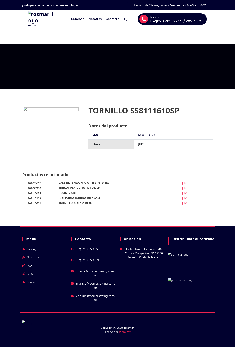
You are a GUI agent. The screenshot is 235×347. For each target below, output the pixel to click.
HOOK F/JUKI (67, 193)
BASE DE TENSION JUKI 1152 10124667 (83, 183)
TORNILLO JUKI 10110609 (75, 203)
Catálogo (77, 19)
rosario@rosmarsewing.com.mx (95, 273)
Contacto (112, 19)
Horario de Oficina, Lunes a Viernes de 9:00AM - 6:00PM (170, 5)
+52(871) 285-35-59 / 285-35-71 (176, 21)
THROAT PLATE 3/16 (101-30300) (79, 188)
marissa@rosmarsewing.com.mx (95, 286)
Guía (30, 274)
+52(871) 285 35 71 (87, 260)
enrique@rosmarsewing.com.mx (95, 298)
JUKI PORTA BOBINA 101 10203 (79, 198)
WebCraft (125, 332)
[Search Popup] (125, 19)
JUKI (184, 183)
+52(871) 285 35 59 (87, 249)
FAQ (29, 265)
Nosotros (95, 19)
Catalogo (32, 249)
